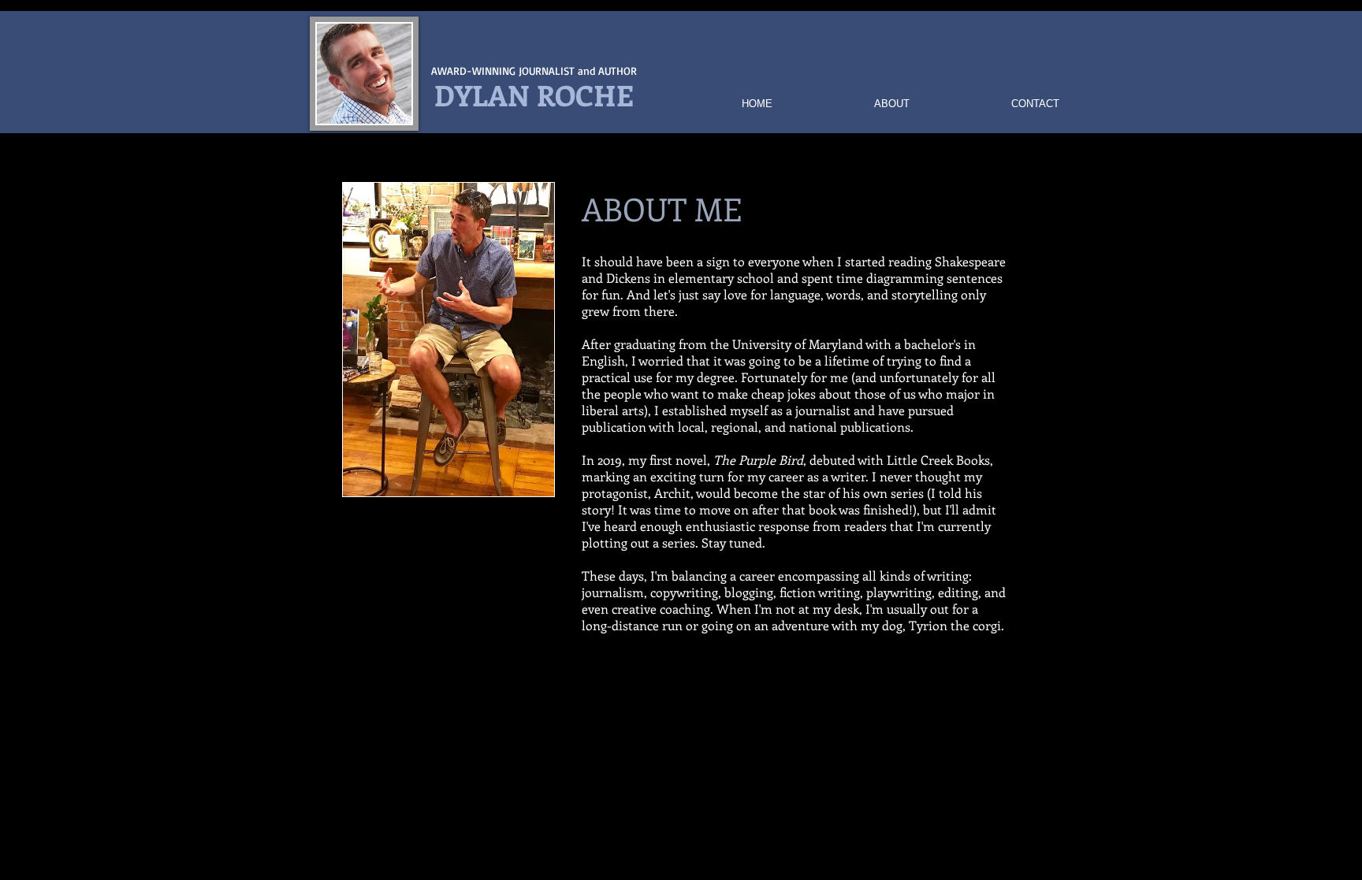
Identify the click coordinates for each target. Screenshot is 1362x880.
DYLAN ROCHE (534, 94)
